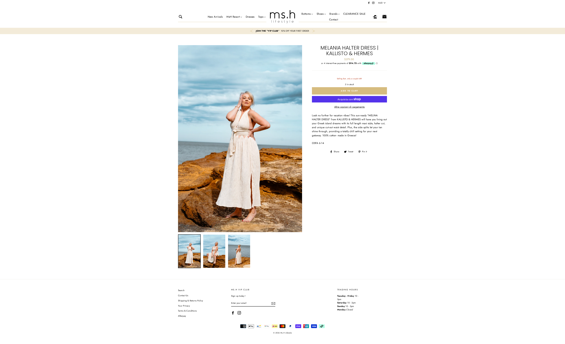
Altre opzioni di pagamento (349, 107)
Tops (260, 17)
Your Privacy (184, 305)
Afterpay (182, 315)
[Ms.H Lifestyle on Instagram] (239, 313)
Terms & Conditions (187, 310)
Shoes (320, 14)
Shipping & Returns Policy (190, 300)
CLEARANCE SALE (354, 14)
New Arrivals (215, 17)
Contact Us (183, 295)
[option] (282, 31)
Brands (333, 14)
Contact (333, 19)
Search (181, 290)
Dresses (250, 17)
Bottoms (306, 14)
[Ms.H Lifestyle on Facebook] (233, 313)
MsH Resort (233, 17)
